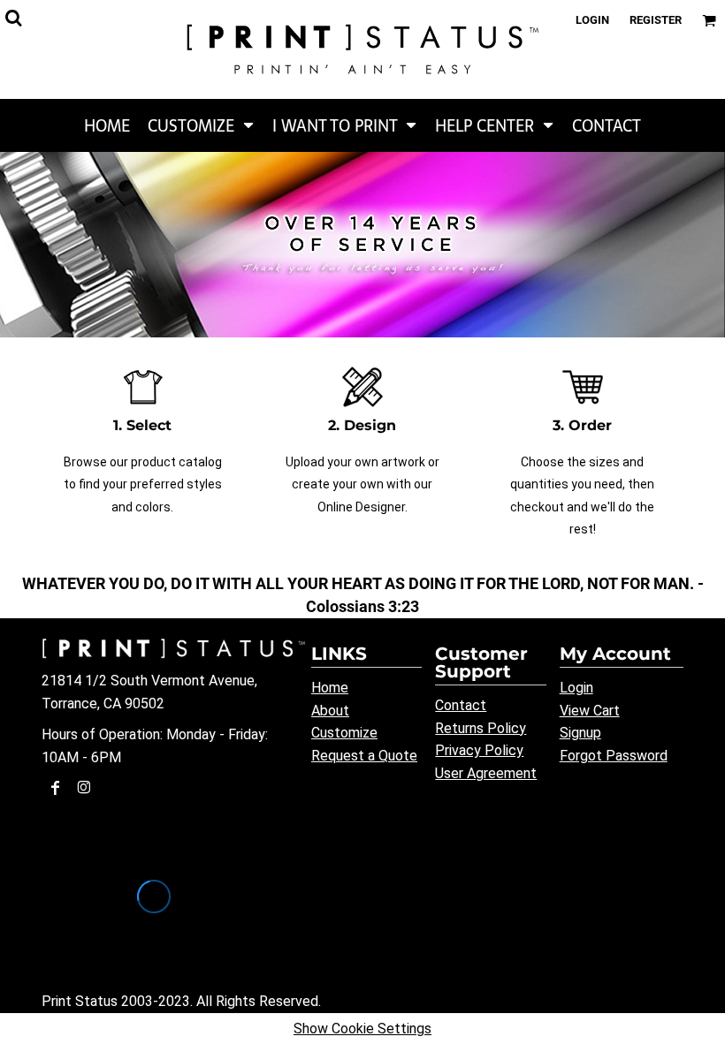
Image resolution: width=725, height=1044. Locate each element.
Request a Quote (364, 755)
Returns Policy (480, 728)
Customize (344, 732)
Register (656, 19)
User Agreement (486, 773)
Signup (580, 732)
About (330, 710)
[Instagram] (84, 787)
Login (592, 19)
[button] (201, 125)
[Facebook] (55, 787)
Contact (460, 705)
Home (329, 687)
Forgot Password (614, 755)
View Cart (590, 710)
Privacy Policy (479, 750)
